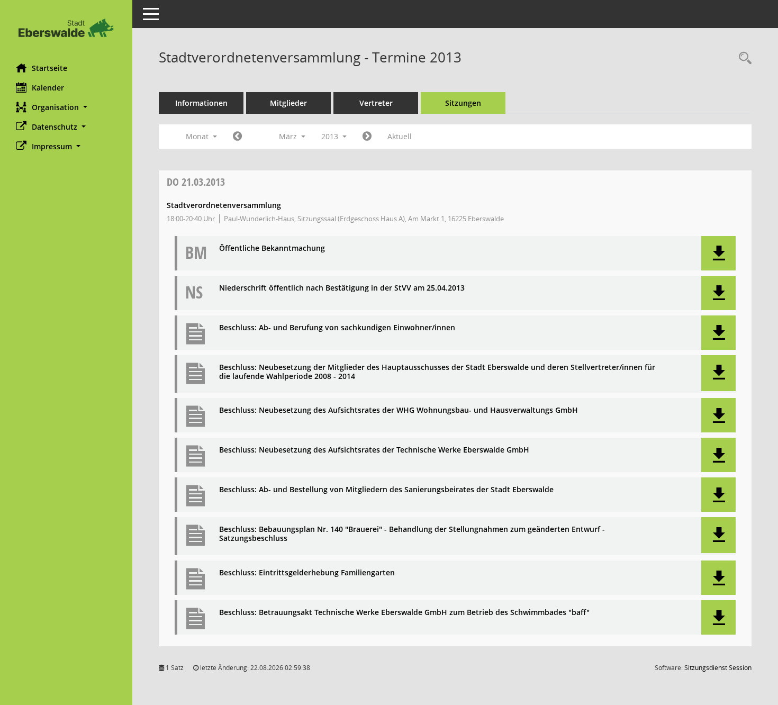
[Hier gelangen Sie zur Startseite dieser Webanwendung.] (66, 28)
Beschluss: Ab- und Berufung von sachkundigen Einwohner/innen (337, 327)
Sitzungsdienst (718, 667)
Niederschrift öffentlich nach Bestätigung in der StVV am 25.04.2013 (342, 288)
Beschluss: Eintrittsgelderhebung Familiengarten (307, 572)
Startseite (49, 68)
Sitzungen (463, 103)
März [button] (289, 136)
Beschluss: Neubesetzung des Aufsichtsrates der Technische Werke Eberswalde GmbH (374, 450)
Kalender (48, 88)
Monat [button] (198, 136)
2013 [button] (330, 136)
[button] (66, 107)
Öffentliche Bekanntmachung (272, 248)
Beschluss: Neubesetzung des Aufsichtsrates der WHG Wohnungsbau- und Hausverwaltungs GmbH (398, 410)
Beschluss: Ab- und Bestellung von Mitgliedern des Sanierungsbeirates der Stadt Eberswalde (386, 489)
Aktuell (399, 136)
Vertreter (376, 103)
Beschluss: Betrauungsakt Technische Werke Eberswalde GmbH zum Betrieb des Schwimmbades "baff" (404, 612)
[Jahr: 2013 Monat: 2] (237, 136)
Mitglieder (288, 103)
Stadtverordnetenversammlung (224, 205)
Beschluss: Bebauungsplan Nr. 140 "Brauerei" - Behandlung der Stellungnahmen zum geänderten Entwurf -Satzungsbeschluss (412, 534)
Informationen (201, 103)
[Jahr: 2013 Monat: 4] (367, 136)
